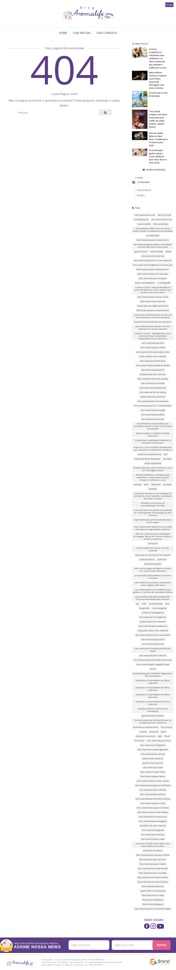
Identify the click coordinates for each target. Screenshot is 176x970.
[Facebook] (147, 926)
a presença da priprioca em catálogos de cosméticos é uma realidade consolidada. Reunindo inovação (153, 496)
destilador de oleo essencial (153, 825)
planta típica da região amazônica (152, 306)
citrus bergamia (159, 608)
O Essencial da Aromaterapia (147, 458)
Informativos (143, 190)
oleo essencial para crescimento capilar (152, 908)
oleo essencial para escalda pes (152, 626)
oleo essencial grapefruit (152, 370)
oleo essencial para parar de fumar (153, 807)
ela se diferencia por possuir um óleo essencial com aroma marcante (152, 327)
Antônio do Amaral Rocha (149, 454)
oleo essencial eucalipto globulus (153, 749)
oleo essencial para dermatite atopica (152, 798)
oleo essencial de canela (152, 419)
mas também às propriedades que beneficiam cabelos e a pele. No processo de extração (153, 426)
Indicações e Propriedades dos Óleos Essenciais (153, 681)
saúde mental (156, 251)
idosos (153, 669)
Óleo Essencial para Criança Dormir (152, 240)
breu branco (166, 727)
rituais (168, 251)
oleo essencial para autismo (153, 794)
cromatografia (163, 282)
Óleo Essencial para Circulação (153, 873)
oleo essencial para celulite (152, 347)
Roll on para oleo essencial (152, 301)
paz (137, 603)
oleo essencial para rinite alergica (152, 812)
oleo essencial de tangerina (152, 745)
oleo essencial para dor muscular (153, 274)
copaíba (143, 731)
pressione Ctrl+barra (152, 850)
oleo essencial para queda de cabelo (153, 365)
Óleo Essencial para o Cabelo (153, 864)
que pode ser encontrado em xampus (152, 555)
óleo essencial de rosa (161, 219)
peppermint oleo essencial (152, 396)
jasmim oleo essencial (153, 763)
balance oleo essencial (152, 758)
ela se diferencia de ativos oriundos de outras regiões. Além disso (153, 583)
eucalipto (167, 458)
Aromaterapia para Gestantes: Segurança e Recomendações (153, 674)
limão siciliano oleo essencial (152, 356)
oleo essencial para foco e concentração (152, 405)
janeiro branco (141, 251)
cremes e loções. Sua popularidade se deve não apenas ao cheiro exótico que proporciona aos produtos (153, 290)
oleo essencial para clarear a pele (152, 297)
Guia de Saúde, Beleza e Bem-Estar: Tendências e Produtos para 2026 (158, 139)
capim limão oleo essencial (152, 890)
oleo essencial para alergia (153, 410)
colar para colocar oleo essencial (153, 630)
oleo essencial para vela (153, 644)
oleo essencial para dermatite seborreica (153, 660)
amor (146, 484)
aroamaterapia (156, 603)
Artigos (140, 195)
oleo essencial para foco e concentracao (152, 260)
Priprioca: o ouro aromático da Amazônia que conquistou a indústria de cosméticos (153, 448)
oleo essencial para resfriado (152, 789)
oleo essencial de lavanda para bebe (152, 352)
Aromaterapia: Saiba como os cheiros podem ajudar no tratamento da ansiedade (153, 229)
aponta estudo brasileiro (152, 715)
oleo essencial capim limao (152, 772)
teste (144, 603)
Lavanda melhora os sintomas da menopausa (153, 709)
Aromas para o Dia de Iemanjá (158, 94)
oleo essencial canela (153, 767)
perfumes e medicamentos (145, 727)
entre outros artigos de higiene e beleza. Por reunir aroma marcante (153, 569)
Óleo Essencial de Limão (153, 895)
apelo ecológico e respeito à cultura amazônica (152, 434)
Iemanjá (137, 484)
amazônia (153, 731)
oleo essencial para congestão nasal (152, 664)
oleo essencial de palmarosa (153, 387)
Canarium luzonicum (145, 736)
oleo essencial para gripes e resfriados (152, 785)
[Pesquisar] (105, 112)
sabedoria (156, 484)
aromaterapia (152, 235)
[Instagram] (153, 926)
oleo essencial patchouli (153, 886)
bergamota (144, 608)
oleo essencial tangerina (153, 830)
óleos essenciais (160, 224)
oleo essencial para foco (153, 343)
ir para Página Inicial (64, 94)
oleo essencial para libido (152, 414)
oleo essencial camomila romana (153, 378)
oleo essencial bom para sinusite (153, 868)
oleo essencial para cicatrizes (152, 655)
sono (167, 603)
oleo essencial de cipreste (153, 754)
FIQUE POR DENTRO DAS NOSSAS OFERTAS (37, 945)
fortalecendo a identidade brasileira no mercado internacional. (153, 441)
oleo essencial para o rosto (152, 803)
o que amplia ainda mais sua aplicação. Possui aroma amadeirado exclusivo (152, 597)
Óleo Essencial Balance (152, 899)
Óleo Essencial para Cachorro (152, 859)
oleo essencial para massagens (153, 821)
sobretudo (153, 543)
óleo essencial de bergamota (152, 617)
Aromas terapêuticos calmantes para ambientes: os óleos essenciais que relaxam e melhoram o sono (158, 58)
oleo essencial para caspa (152, 839)
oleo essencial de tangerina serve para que (153, 265)
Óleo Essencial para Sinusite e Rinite (152, 855)
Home (63, 33)
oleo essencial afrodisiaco (153, 834)
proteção (167, 484)
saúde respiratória (152, 463)
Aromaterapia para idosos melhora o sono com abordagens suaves (152, 469)
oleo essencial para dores (152, 639)
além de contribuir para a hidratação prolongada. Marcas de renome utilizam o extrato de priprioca (152, 536)
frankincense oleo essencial (153, 374)
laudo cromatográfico (145, 282)
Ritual (167, 736)
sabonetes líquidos (152, 564)
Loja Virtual (82, 33)
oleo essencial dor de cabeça (152, 392)
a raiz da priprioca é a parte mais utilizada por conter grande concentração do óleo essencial (153, 512)
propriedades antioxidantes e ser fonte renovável (153, 576)
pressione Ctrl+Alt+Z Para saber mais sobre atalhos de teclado (153, 844)
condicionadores (147, 559)
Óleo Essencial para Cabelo (152, 776)
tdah (160, 736)
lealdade (153, 489)
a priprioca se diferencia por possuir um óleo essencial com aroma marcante (152, 316)
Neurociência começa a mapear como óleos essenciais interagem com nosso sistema (158, 80)
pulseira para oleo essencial (153, 621)
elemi (163, 731)
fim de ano (139, 740)
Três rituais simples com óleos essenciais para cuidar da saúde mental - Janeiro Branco (158, 119)
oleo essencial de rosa (145, 215)
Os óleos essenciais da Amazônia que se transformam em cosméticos (152, 721)
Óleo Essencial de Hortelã (152, 383)
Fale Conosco (107, 33)
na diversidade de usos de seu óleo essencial (152, 549)
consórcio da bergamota (152, 612)
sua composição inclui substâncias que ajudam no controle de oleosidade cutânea (153, 590)
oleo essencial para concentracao (152, 401)
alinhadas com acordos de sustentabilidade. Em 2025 (153, 504)
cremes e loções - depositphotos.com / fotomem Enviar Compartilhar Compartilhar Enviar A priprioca (153, 336)
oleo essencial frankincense (153, 361)
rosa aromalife (144, 224)
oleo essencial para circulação (153, 278)
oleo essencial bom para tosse (153, 816)
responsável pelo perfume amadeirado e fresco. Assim (153, 521)
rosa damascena (141, 219)
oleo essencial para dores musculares (152, 635)
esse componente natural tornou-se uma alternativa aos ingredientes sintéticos (153, 528)
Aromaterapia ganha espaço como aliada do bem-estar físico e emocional (158, 156)
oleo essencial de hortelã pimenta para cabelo (153, 649)
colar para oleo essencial (152, 256)
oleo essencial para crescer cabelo (153, 781)
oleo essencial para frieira (159, 740)
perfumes (161, 559)
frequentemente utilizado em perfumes (152, 322)
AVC (166, 454)
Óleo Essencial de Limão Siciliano (153, 877)
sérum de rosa (164, 215)
